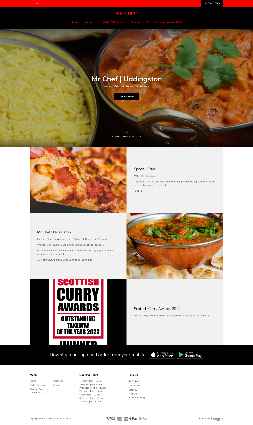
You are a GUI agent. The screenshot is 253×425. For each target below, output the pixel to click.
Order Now (126, 96)
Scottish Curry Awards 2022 (164, 22)
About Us (91, 22)
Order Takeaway (113, 22)
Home (74, 22)
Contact (135, 22)
